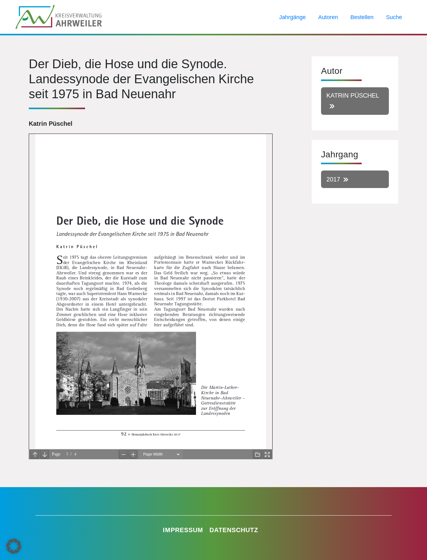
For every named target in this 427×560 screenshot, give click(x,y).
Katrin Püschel (352, 95)
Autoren (328, 17)
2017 (333, 179)
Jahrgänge (292, 17)
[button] (14, 546)
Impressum (183, 530)
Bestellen (362, 17)
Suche (394, 17)
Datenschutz (233, 530)
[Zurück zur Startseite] (59, 16)
